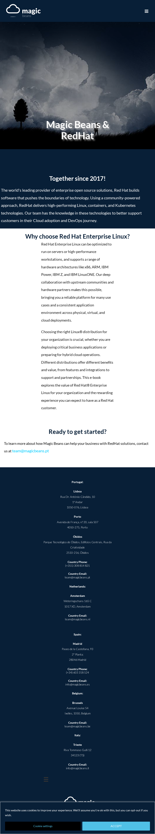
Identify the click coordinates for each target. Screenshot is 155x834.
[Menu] (46, 779)
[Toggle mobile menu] (147, 11)
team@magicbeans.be (77, 726)
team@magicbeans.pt (30, 450)
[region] (77, 818)
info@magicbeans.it (77, 768)
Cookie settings (42, 826)
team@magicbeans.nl (77, 619)
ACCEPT (116, 826)
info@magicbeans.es (77, 684)
